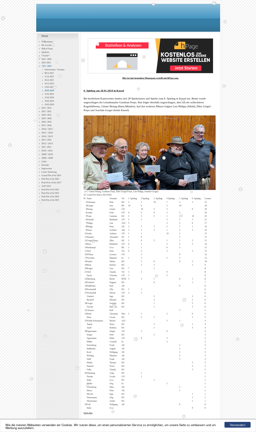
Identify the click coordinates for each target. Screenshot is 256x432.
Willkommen (47, 41)
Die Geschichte (48, 45)
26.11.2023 (49, 80)
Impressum (46, 168)
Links (44, 161)
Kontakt (45, 165)
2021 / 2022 (46, 111)
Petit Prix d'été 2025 (50, 200)
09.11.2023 (49, 73)
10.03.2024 (49, 101)
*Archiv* (45, 55)
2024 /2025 (46, 62)
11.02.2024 (49, 94)
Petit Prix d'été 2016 (50, 179)
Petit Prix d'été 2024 (50, 196)
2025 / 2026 (46, 59)
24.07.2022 (46, 186)
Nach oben (88, 413)
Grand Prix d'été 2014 (51, 175)
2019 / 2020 (46, 118)
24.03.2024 (49, 104)
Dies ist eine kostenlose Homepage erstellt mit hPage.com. (150, 78)
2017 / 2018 (46, 125)
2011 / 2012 (46, 147)
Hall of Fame (47, 48)
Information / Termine (54, 69)
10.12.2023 (49, 83)
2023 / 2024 (46, 66)
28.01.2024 (49, 90)
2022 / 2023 (46, 108)
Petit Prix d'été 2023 (50, 193)
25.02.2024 (49, 97)
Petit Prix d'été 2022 (50, 189)
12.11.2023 (49, 76)
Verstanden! (237, 425)
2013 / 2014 (46, 140)
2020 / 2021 (46, 115)
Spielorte (45, 52)
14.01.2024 (49, 87)
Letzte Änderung (49, 172)
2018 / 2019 (46, 122)
